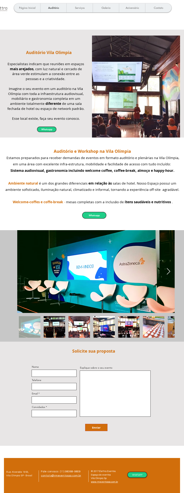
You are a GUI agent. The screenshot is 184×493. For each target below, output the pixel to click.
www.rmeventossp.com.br (104, 482)
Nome (35, 367)
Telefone (36, 380)
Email (35, 393)
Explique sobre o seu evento (96, 367)
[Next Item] (168, 271)
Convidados (38, 407)
